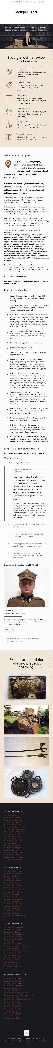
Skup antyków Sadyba (12, 901)
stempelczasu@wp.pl (36, 2)
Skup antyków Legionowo (13, 986)
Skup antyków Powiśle (12, 883)
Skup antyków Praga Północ (14, 892)
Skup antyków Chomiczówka (14, 827)
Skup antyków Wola (11, 960)
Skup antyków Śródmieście (14, 934)
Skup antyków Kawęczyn (13, 848)
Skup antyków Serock (12, 1009)
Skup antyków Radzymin (13, 1006)
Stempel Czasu (26, 12)
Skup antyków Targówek (13, 939)
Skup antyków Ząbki (11, 1016)
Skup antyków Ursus (11, 941)
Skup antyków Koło (11, 850)
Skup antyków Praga (11, 887)
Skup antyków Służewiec (13, 911)
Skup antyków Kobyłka (12, 983)
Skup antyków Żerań (11, 964)
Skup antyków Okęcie (12, 878)
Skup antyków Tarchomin (13, 937)
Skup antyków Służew (12, 908)
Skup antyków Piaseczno (13, 1002)
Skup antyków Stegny (12, 930)
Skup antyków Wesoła (12, 953)
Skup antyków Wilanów (12, 955)
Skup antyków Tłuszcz (12, 1011)
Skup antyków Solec (11, 913)
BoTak (45, 1041)
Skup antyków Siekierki (12, 906)
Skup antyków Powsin (12, 885)
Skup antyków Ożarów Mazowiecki (17, 1000)
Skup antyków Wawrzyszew (14, 950)
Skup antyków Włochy (12, 957)
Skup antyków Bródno (12, 825)
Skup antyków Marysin (12, 855)
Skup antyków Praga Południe (15, 890)
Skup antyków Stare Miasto (14, 927)
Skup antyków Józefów (12, 981)
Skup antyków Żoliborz (12, 967)
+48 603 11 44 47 (18, 2)
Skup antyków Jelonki (12, 843)
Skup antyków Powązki (12, 881)
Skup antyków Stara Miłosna (14, 915)
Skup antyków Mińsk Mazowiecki (16, 993)
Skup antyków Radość (12, 894)
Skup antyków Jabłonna (13, 979)
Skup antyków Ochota (12, 876)
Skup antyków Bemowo (12, 818)
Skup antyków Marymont (13, 852)
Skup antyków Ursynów (12, 944)
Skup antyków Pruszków (13, 1004)
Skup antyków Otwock (12, 997)
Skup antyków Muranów (13, 871)
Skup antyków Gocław (12, 836)
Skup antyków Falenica (12, 834)
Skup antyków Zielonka (12, 1018)
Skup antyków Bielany (12, 822)
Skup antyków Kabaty (12, 845)
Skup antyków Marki (11, 990)
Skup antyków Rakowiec (13, 897)
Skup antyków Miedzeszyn (14, 857)
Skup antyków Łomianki (12, 988)
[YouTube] (28, 5)
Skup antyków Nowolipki (13, 874)
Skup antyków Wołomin (12, 1013)
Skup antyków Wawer (12, 948)
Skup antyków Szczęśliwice (14, 932)
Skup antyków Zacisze (12, 962)
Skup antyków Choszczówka (14, 829)
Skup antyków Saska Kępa (14, 904)
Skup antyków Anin (11, 815)
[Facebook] (25, 5)
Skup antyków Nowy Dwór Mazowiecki (18, 995)
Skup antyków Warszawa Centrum (16, 946)
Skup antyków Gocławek (13, 838)
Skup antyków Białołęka (13, 820)
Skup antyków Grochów (13, 841)
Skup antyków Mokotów (13, 859)
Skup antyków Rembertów (14, 899)
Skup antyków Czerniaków (13, 831)
